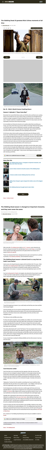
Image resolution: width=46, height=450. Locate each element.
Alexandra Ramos (7, 214)
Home (4, 198)
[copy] (10, 28)
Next (39, 57)
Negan (33, 249)
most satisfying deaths (13, 265)
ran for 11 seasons (26, 247)
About (5, 435)
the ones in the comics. (21, 397)
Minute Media (7, 444)
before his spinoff (12, 252)
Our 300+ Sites (38, 435)
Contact (24, 435)
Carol (10, 256)
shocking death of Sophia (12, 273)
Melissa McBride (16, 256)
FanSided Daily (7, 437)
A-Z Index (37, 439)
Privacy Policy (26, 437)
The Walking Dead (11, 427)
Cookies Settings (8, 441)
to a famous (9, 391)
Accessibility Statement (28, 439)
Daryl (26, 249)
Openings (16, 435)
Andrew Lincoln (10, 198)
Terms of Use (38, 437)
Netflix (4, 415)
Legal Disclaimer (17, 439)
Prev (7, 57)
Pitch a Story (16, 437)
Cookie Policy (7, 439)
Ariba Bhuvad (6, 25)
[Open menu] (3, 1)
